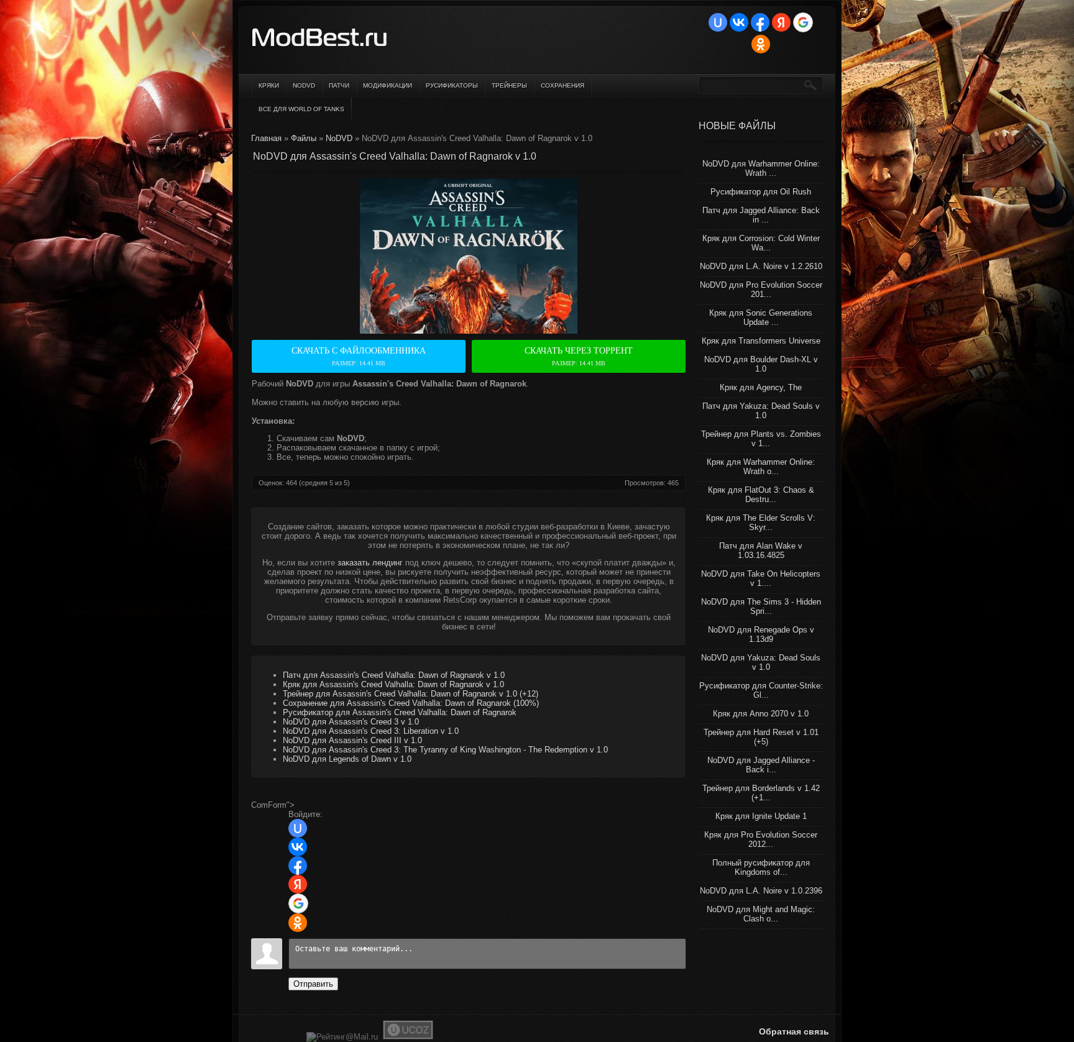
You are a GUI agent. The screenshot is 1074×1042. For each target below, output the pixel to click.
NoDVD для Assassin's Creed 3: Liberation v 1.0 (371, 731)
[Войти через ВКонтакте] (739, 22)
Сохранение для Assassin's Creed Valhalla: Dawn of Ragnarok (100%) (411, 703)
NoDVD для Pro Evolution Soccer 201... (761, 289)
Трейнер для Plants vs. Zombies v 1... (761, 438)
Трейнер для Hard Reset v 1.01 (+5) (761, 737)
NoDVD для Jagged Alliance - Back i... (761, 765)
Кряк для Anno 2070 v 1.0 (761, 713)
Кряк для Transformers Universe (761, 340)
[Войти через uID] (718, 22)
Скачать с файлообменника (358, 356)
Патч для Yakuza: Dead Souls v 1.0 (761, 410)
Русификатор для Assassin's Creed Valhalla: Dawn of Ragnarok (399, 712)
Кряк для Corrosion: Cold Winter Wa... (761, 243)
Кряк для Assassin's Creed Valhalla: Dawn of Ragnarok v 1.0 (393, 684)
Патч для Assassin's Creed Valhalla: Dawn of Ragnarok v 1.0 (394, 675)
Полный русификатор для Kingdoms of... (761, 867)
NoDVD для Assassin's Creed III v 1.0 (352, 740)
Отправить (313, 984)
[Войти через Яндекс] (781, 22)
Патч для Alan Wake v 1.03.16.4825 (760, 550)
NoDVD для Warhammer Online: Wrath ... (761, 168)
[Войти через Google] (803, 22)
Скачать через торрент (579, 356)
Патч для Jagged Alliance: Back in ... (761, 215)
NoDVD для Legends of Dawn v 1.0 (347, 759)
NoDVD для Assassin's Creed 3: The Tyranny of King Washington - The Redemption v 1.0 (445, 749)
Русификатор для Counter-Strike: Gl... (761, 690)
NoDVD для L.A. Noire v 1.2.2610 (761, 266)
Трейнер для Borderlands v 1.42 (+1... (761, 793)
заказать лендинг (370, 562)
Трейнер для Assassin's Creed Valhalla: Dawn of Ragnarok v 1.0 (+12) (410, 693)
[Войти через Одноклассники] (760, 44)
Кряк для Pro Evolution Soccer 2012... (760, 839)
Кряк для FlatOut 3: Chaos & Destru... (761, 494)
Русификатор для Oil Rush (760, 191)
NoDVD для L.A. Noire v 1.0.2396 (761, 890)
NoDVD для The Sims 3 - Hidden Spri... (761, 606)
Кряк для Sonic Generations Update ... (760, 317)
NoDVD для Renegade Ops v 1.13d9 (761, 634)
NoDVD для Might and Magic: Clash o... (761, 914)
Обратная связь (794, 1031)
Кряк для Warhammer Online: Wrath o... (761, 466)
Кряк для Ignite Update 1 (761, 816)
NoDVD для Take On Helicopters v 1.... (760, 578)
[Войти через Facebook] (760, 22)
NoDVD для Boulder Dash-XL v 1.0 (761, 364)
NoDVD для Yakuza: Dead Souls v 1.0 (760, 662)
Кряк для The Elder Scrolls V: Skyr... (760, 522)
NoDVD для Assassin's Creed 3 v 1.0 (351, 721)
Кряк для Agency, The (761, 387)
